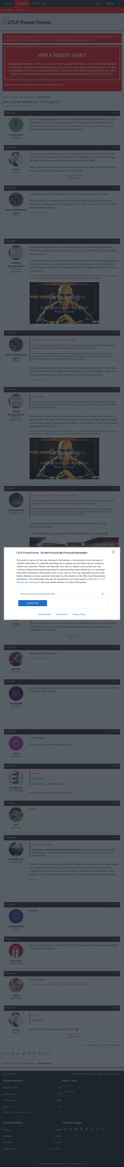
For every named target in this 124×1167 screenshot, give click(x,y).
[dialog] (62, 583)
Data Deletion (44, 614)
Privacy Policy (79, 614)
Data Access (62, 614)
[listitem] (62, 593)
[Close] (114, 553)
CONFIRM (33, 603)
